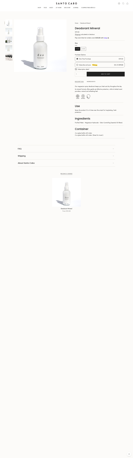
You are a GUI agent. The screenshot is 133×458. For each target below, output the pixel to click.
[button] (39, 8)
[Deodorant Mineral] (66, 192)
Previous (14, 46)
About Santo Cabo (26, 163)
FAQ (19, 148)
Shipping (77, 34)
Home (76, 23)
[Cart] (127, 3)
